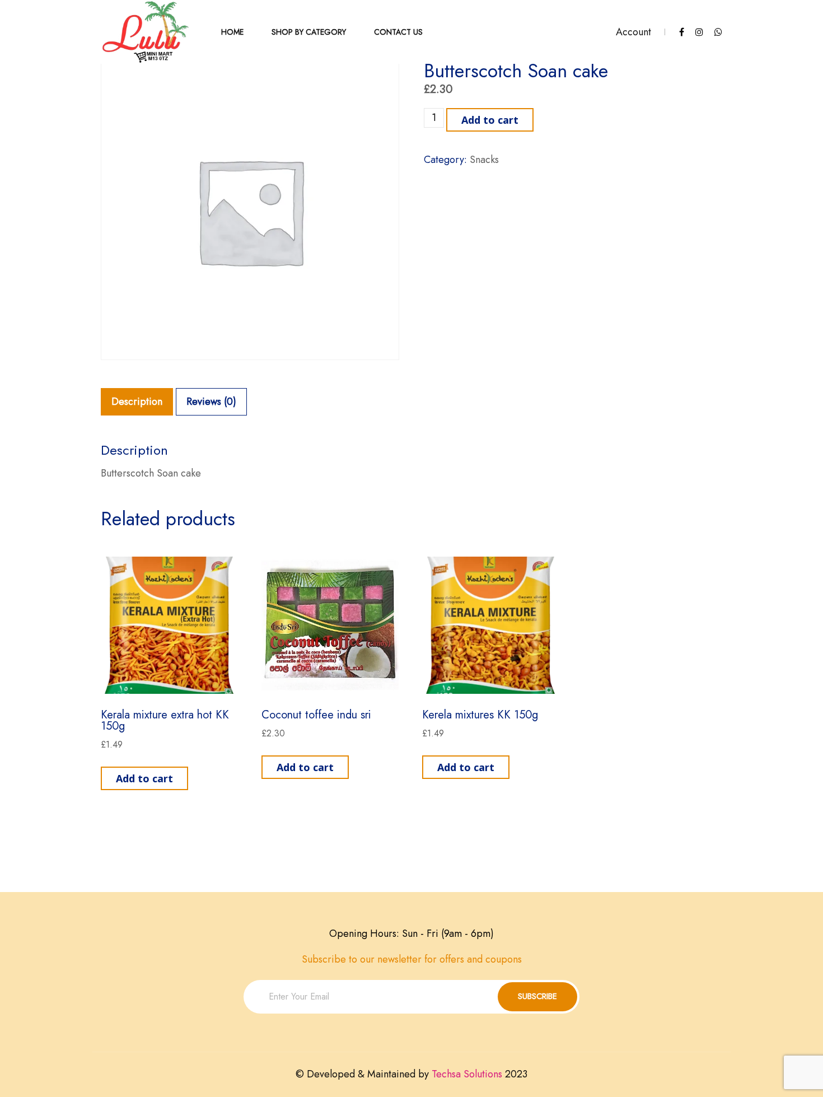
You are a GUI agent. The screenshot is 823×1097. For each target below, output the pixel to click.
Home (232, 32)
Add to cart (489, 120)
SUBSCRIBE (537, 996)
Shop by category (309, 32)
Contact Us (398, 32)
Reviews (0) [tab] (211, 401)
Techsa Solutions (467, 1074)
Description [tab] (136, 401)
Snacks (484, 159)
